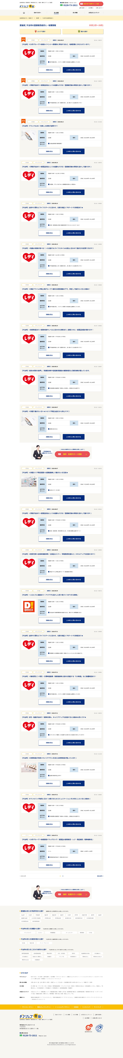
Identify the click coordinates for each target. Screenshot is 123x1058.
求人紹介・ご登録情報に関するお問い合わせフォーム (70, 982)
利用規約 (43, 978)
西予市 (92, 915)
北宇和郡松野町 (90, 918)
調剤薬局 (82, 932)
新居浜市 (54, 915)
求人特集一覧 (34, 986)
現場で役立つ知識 (59, 993)
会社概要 (53, 976)
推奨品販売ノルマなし (90, 986)
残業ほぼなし (86, 956)
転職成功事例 (39, 993)
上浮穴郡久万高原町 (36, 918)
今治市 (30, 915)
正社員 (23, 943)
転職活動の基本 (53, 991)
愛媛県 (37, 18)
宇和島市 (38, 915)
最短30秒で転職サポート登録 (91, 4)
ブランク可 (61, 956)
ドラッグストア (27, 932)
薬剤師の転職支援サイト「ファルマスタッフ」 (41, 997)
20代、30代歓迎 (61, 953)
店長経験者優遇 (37, 953)
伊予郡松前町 (48, 918)
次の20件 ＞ (100, 876)
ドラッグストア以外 (65, 986)
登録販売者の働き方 (71, 991)
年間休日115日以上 (97, 956)
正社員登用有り (40, 988)
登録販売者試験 (80, 991)
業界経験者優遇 (25, 953)
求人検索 (40, 976)
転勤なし (99, 986)
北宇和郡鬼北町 (24, 921)
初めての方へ (34, 976)
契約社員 (32, 943)
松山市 (22, 915)
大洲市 (69, 915)
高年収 (73, 953)
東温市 (99, 915)
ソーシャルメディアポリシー (86, 976)
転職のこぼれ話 (62, 991)
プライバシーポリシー (61, 976)
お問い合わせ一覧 (35, 982)
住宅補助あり (98, 953)
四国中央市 (84, 915)
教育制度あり (73, 956)
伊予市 (76, 915)
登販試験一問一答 (90, 991)
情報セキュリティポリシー (73, 976)
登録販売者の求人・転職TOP (26, 18)
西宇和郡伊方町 (78, 918)
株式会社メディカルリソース (38, 999)
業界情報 (52, 993)
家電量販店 (52, 932)
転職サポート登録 (88, 982)
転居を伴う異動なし (37, 956)
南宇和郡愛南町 (36, 921)
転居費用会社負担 (85, 953)
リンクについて (49, 978)
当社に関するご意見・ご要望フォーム (48, 982)
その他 (90, 932)
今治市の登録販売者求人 (47, 18)
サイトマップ (58, 978)
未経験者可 (37, 959)
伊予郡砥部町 (58, 918)
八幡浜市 (46, 915)
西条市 (61, 915)
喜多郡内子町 (68, 918)
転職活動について (45, 991)
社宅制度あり (25, 956)
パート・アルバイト (44, 943)
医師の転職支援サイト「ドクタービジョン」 (63, 997)
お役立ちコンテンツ (35, 991)
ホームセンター (69, 932)
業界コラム (45, 993)
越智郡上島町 (24, 918)
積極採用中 (49, 953)
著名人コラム (67, 993)
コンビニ (40, 932)
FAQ (72, 993)
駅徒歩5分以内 (25, 959)
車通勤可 (49, 956)
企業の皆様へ (46, 976)
